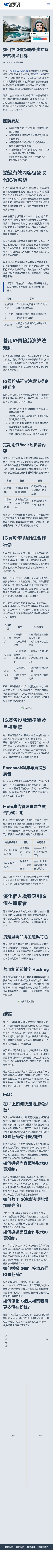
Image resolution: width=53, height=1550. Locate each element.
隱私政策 (31, 1547)
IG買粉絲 (38, 74)
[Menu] (48, 4)
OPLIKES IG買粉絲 (19, 70)
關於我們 (9, 1547)
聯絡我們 (20, 1547)
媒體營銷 (19, 62)
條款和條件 (43, 1547)
